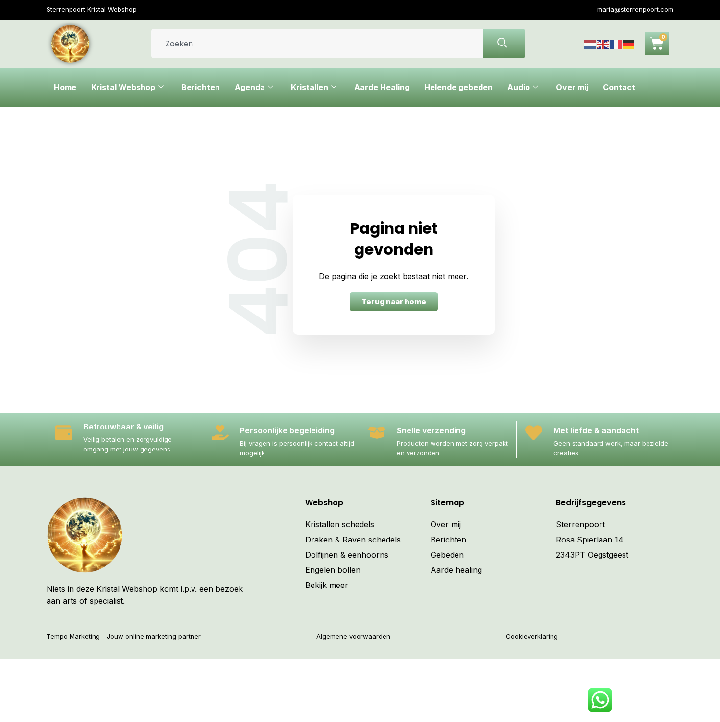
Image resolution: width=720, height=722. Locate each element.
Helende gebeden (458, 87)
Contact (619, 87)
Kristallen (309, 87)
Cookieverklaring (532, 636)
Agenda (250, 87)
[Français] (616, 43)
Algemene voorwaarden (353, 636)
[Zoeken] (504, 43)
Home (65, 87)
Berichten (200, 87)
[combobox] (317, 43)
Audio (518, 87)
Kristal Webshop (123, 87)
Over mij (572, 87)
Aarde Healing (381, 87)
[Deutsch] (629, 43)
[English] (603, 43)
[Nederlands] (590, 43)
